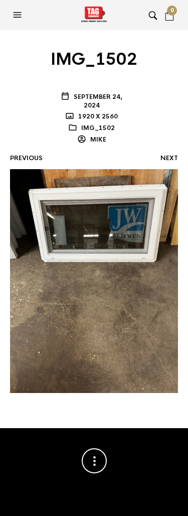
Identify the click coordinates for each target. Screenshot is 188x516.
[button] (19, 15)
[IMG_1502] (94, 281)
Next (169, 158)
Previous (26, 158)
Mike (97, 140)
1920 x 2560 (97, 116)
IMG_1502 (98, 128)
